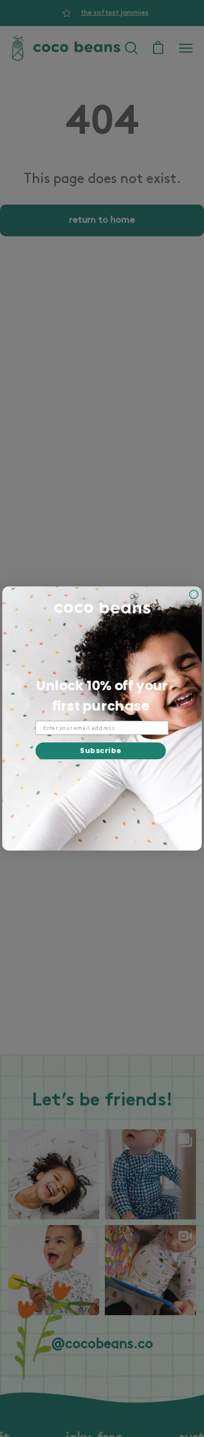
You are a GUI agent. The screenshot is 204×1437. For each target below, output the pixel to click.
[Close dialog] (193, 594)
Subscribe (100, 751)
